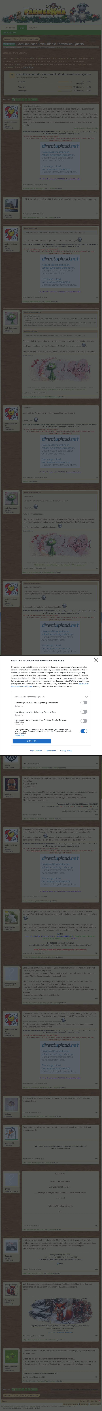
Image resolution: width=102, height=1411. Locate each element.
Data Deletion (36, 750)
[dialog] (51, 706)
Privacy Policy (66, 750)
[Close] (96, 660)
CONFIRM (32, 741)
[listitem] (51, 696)
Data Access (51, 750)
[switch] (83, 702)
